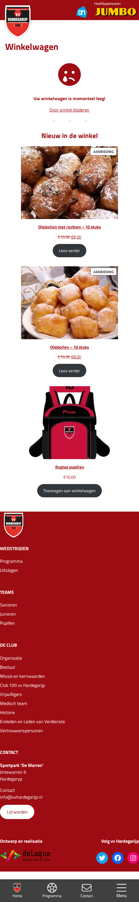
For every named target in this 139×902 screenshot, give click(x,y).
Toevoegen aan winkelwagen (69, 490)
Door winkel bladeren (69, 109)
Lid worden (17, 811)
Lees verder (69, 250)
